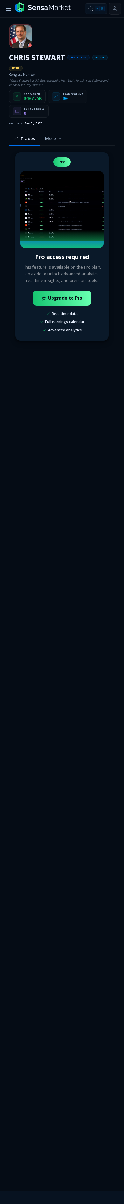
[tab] (24, 139)
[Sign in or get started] (115, 9)
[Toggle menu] (8, 8)
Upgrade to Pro (65, 298)
